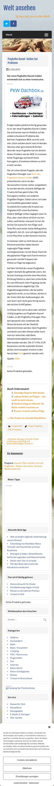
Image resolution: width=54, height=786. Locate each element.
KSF (9, 429)
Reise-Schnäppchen (19, 671)
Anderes (14, 637)
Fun (12, 661)
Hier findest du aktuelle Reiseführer (28, 418)
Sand (20, 353)
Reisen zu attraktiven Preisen (24, 590)
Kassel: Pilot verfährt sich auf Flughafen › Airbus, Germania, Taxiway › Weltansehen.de (23, 466)
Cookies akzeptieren (27, 760)
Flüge (30, 426)
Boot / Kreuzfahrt (19, 647)
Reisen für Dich (17, 704)
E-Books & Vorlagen (20, 714)
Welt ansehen (19, 8)
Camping (14, 651)
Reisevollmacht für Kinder (23, 584)
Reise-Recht (16, 668)
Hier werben (16, 717)
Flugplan (38, 426)
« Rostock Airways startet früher (23, 439)
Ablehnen (27, 768)
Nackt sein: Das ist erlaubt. (23, 560)
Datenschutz (34, 783)
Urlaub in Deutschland (21, 678)
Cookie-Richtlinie (20, 783)
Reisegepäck (16, 711)
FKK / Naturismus (19, 654)
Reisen (13, 675)
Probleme (16, 429)
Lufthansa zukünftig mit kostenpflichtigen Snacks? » (20, 442)
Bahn (12, 644)
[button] (49, 727)
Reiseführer (16, 707)
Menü (9, 34)
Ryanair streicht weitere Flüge (29, 411)
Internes (14, 664)
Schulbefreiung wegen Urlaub (24, 587)
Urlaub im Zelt (17, 594)
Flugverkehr (17, 426)
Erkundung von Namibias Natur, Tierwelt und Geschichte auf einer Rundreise (24, 547)
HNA (17, 358)
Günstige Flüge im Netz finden (29, 392)
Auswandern (16, 640)
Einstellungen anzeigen (27, 776)
